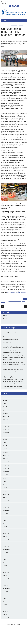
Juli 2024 (5, 478)
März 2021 (5, 608)
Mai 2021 (5, 601)
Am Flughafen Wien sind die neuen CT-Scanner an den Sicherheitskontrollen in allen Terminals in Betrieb (14, 364)
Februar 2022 (6, 572)
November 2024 (6, 465)
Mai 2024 (5, 484)
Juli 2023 (5, 517)
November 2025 (6, 426)
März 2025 (5, 452)
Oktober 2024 (6, 468)
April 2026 (5, 409)
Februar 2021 (6, 611)
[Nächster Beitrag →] (25, 306)
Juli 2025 (5, 439)
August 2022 (5, 552)
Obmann (21, 25)
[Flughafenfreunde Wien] (14, 15)
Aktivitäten (5, 315)
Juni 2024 (5, 481)
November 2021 (6, 582)
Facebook (10, 6)
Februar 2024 (6, 494)
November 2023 (6, 504)
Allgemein (5, 318)
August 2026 (5, 397)
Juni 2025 (5, 442)
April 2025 (5, 448)
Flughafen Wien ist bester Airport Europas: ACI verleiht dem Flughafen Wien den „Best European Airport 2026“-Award (14, 357)
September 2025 (6, 432)
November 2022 (6, 543)
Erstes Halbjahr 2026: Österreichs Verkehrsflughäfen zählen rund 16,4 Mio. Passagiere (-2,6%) (12, 341)
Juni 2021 (5, 598)
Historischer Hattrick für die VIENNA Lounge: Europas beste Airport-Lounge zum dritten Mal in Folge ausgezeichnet (14, 371)
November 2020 (6, 617)
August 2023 (5, 513)
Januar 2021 (5, 614)
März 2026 (5, 413)
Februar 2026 (6, 416)
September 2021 (6, 588)
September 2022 (6, 549)
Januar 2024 (5, 497)
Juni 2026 (5, 403)
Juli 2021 (5, 595)
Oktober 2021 (6, 585)
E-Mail (16, 6)
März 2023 (5, 530)
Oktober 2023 (6, 507)
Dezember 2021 (6, 578)
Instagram (13, 6)
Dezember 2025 (6, 422)
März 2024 (5, 491)
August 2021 (5, 591)
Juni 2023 (5, 520)
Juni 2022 (5, 559)
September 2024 (6, 471)
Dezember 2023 (6, 500)
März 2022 (5, 569)
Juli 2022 (5, 556)
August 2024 (5, 474)
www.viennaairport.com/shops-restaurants (16, 292)
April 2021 (5, 604)
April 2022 (5, 565)
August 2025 (5, 435)
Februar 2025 (6, 455)
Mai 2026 (5, 406)
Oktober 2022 (6, 546)
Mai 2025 (5, 445)
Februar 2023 (6, 533)
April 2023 (5, 526)
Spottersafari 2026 (7, 336)
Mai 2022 (5, 562)
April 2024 (5, 487)
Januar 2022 (5, 575)
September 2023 (6, 510)
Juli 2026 (5, 400)
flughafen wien (17, 301)
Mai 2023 (5, 523)
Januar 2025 (5, 458)
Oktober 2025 (6, 429)
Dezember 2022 (6, 539)
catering (11, 301)
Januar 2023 (5, 536)
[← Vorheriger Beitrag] (2, 306)
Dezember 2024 (6, 461)
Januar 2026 (5, 419)
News (25, 298)
